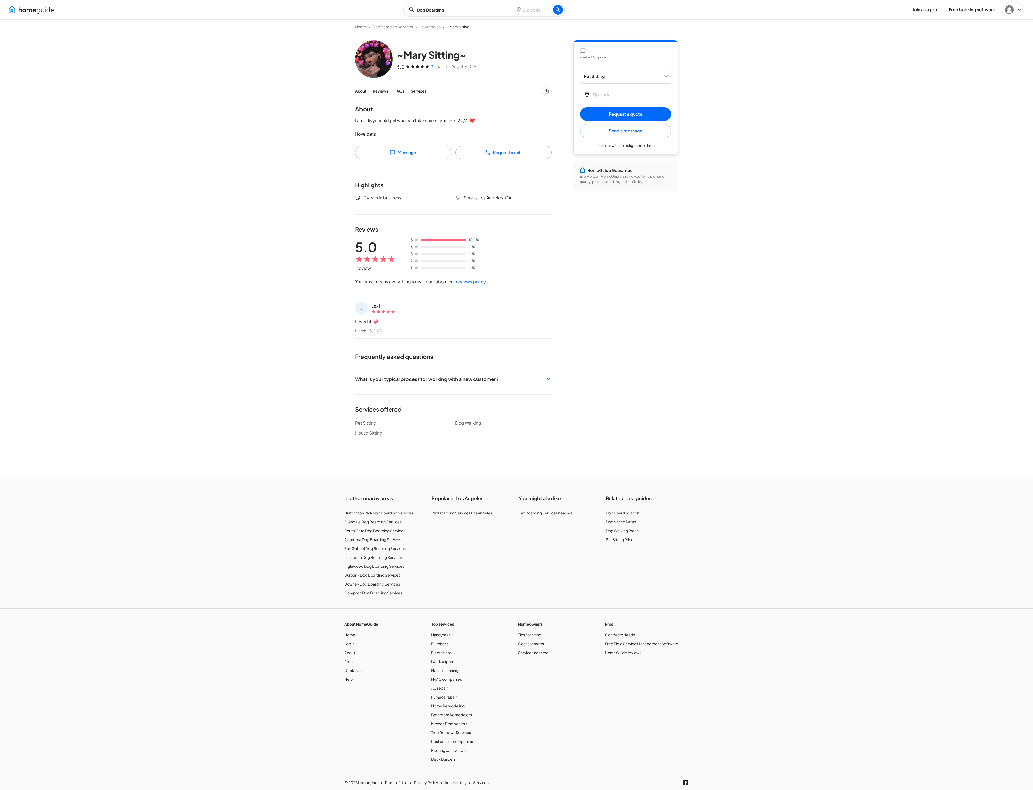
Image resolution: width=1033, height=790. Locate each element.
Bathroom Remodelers (451, 714)
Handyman (441, 634)
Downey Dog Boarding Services (372, 583)
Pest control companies (452, 741)
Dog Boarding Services (393, 26)
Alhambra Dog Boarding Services (373, 539)
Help (348, 679)
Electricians (441, 652)
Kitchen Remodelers (449, 723)
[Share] (547, 91)
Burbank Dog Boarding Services (372, 575)
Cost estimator (531, 643)
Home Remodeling (448, 705)
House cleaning (444, 670)
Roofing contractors (448, 750)
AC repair (439, 688)
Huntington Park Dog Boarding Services (378, 512)
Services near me (533, 652)
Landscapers (442, 661)
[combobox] (460, 9)
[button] (453, 379)
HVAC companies (446, 679)
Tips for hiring (529, 634)
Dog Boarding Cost (622, 512)
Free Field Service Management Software (641, 643)
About (360, 91)
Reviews (380, 91)
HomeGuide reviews (623, 652)
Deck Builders (443, 759)
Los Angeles (430, 26)
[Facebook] (685, 782)
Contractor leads (620, 634)
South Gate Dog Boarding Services (374, 530)
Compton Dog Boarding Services (373, 592)
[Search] (558, 10)
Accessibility (456, 782)
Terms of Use (396, 782)
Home (360, 26)
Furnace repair (444, 696)
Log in (349, 643)
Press (349, 661)
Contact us (353, 670)
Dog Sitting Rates (621, 521)
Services (418, 91)
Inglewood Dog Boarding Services (374, 566)
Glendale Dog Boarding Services (373, 521)
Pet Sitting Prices (620, 539)
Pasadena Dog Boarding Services (373, 557)
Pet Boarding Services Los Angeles (461, 512)
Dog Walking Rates (622, 530)
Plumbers (439, 643)
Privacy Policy (426, 782)
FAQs (399, 91)
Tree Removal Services (451, 732)
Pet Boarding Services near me (546, 512)
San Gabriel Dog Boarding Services (375, 548)
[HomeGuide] (31, 10)
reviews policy (471, 281)
